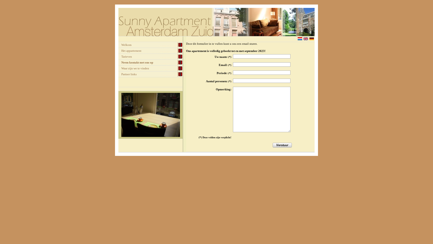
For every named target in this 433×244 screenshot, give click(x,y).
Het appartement (131, 50)
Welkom (126, 45)
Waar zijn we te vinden (135, 68)
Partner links (129, 74)
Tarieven (126, 56)
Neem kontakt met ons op (137, 62)
